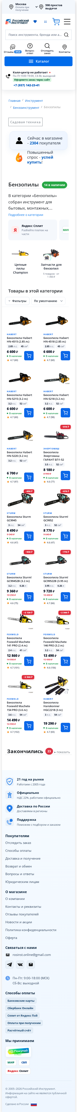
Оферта (11, 938)
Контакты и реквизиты (23, 906)
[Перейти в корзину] (56, 22)
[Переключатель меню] (67, 21)
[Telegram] (9, 965)
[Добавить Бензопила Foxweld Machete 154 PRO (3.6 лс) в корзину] (29, 725)
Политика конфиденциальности (30, 930)
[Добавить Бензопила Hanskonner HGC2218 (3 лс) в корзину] (65, 727)
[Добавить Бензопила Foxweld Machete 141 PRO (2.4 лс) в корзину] (29, 661)
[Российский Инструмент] (17, 21)
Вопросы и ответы (19, 874)
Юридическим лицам (22, 882)
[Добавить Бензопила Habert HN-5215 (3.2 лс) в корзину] (29, 412)
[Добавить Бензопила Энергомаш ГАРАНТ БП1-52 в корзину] (65, 475)
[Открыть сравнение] (45, 21)
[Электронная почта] (31, 965)
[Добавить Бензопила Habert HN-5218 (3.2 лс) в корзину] (65, 412)
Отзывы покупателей (22, 914)
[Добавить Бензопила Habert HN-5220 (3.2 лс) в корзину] (29, 477)
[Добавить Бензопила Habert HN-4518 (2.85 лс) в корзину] (65, 355)
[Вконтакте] (20, 965)
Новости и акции (18, 922)
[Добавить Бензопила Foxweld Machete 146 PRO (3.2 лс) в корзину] (65, 661)
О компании (15, 899)
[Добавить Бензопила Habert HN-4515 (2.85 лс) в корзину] (29, 355)
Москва (20, 4)
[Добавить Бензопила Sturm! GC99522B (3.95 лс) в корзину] (65, 596)
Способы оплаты (18, 850)
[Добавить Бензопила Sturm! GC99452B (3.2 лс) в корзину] (29, 596)
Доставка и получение (22, 858)
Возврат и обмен (18, 866)
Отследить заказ (18, 843)
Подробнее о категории (25, 215)
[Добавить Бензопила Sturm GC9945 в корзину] (29, 536)
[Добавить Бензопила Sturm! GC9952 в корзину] (65, 536)
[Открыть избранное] (35, 21)
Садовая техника (25, 122)
